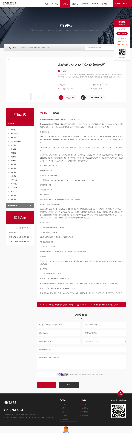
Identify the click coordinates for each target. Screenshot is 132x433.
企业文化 (85, 408)
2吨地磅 (13, 153)
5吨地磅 (13, 160)
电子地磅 (59, 30)
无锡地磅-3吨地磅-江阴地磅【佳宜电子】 (41, 48)
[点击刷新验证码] (63, 374)
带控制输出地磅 (16, 141)
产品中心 (65, 4)
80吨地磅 (14, 195)
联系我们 (105, 4)
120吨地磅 (14, 187)
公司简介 (85, 404)
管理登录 (21, 417)
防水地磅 (13, 137)
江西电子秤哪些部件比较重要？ (19, 242)
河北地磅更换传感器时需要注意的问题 (21, 237)
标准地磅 (13, 145)
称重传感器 (65, 419)
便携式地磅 (14, 133)
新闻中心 (75, 4)
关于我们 (55, 4)
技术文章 (85, 4)
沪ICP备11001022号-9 (38, 417)
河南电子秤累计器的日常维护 (18, 228)
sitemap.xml (50, 417)
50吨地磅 (14, 176)
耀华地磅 (13, 130)
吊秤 (63, 412)
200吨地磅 (14, 180)
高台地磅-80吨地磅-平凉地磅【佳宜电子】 (62, 305)
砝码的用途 (12, 232)
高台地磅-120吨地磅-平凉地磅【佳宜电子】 (108, 305)
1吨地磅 (13, 149)
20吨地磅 (14, 168)
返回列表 (83, 305)
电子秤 (64, 408)
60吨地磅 (14, 199)
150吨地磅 (14, 184)
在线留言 (95, 4)
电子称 (64, 404)
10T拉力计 (22, 48)
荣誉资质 (85, 412)
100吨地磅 (67, 30)
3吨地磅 (13, 157)
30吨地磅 (14, 172)
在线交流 (123, 33)
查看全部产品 (12, 205)
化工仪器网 (14, 417)
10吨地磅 (14, 164)
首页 (46, 4)
